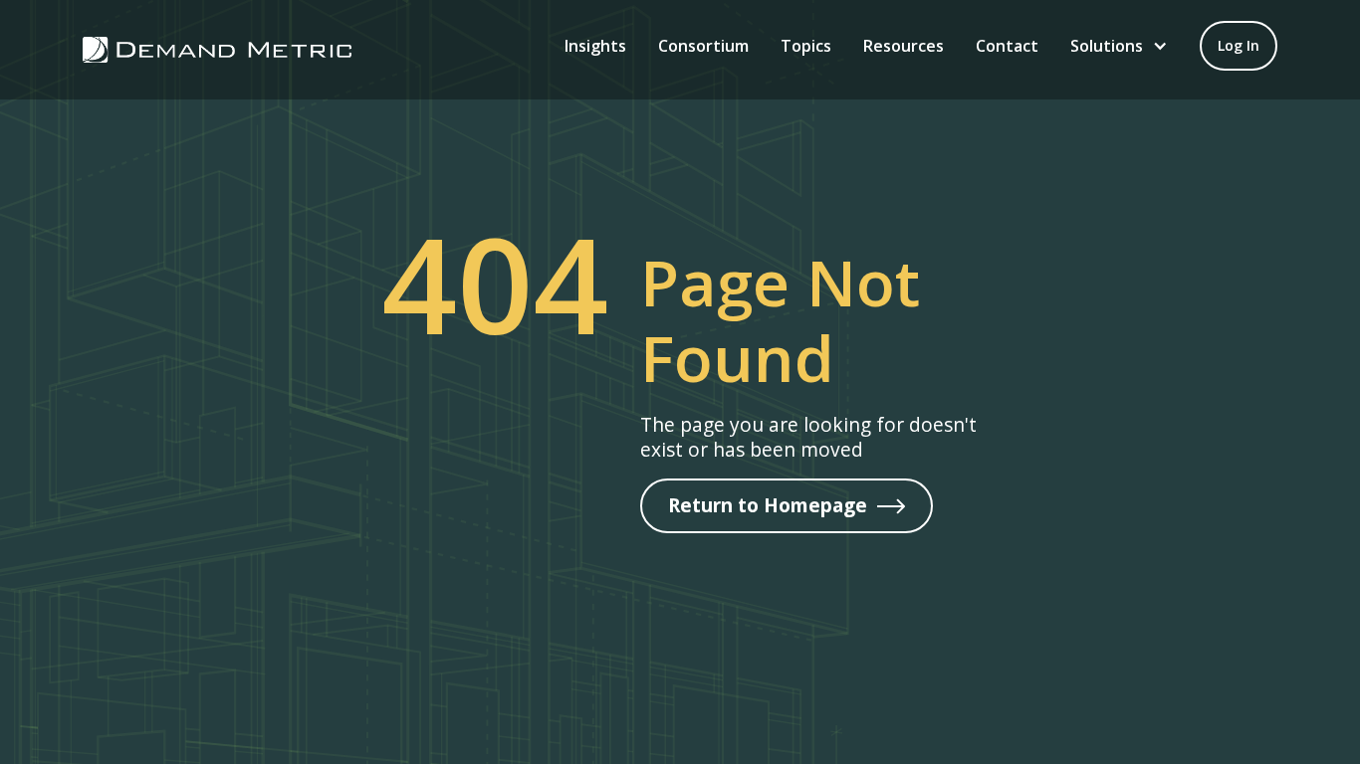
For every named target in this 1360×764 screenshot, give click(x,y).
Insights (595, 46)
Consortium (703, 46)
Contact (1007, 46)
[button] (1119, 46)
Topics (806, 46)
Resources (903, 46)
